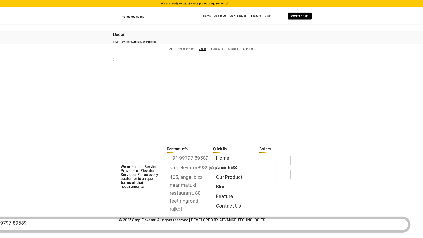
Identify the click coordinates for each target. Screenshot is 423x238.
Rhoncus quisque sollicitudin (208, 78)
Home (115, 42)
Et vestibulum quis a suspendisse (139, 42)
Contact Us (299, 16)
